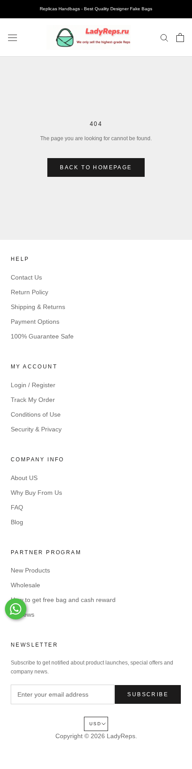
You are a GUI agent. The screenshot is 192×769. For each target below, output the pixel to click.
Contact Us (26, 277)
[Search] (164, 37)
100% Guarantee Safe (42, 336)
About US (24, 477)
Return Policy (29, 292)
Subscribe (147, 694)
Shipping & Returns (38, 306)
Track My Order (33, 399)
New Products (30, 570)
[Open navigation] (12, 37)
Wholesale (25, 585)
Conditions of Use (36, 414)
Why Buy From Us (36, 492)
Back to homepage (96, 167)
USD (95, 723)
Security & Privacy (36, 429)
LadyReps (121, 736)
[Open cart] (180, 37)
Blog (17, 522)
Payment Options (35, 321)
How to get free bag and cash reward (63, 599)
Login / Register (33, 385)
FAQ (17, 507)
